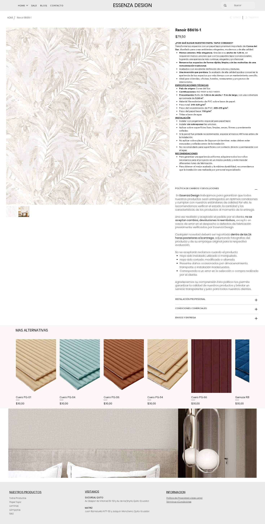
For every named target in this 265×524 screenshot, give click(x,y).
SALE (11, 513)
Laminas (13, 505)
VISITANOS (92, 492)
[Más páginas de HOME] (27, 5)
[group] (132, 372)
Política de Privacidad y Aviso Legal (184, 497)
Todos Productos (17, 498)
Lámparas (14, 509)
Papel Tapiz (15, 502)
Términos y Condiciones (178, 501)
